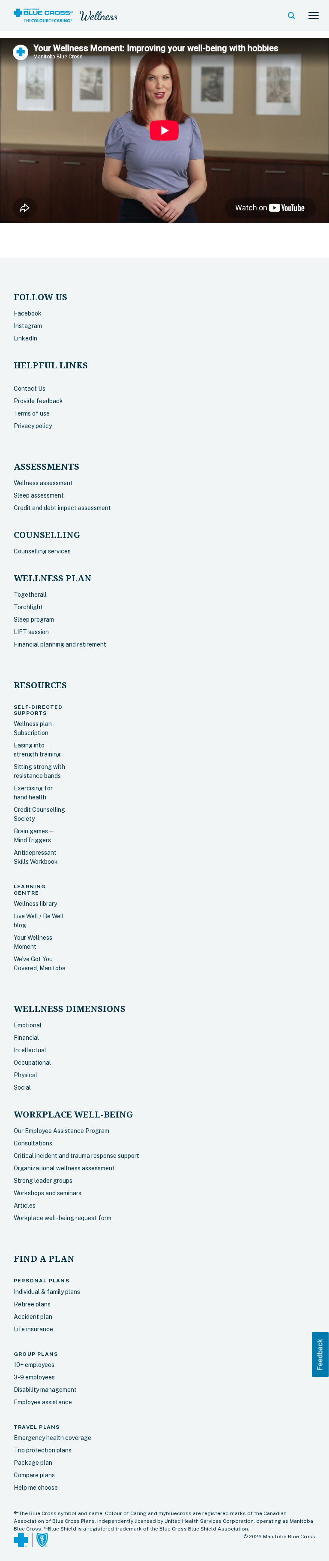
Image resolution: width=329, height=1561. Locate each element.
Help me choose (36, 1487)
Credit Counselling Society (39, 814)
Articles (25, 1205)
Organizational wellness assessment (64, 1168)
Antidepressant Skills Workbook (36, 857)
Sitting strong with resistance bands (39, 771)
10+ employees (34, 1364)
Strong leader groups (43, 1180)
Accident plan (33, 1316)
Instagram (28, 325)
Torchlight (28, 607)
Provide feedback (38, 401)
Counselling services (42, 551)
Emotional (28, 1025)
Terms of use (32, 413)
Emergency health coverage (52, 1437)
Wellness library (35, 903)
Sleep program (34, 619)
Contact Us (29, 388)
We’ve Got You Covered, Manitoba (40, 964)
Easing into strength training (37, 750)
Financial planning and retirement (60, 644)
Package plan (33, 1462)
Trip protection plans (43, 1450)
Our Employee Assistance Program (61, 1130)
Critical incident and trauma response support (76, 1155)
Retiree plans (32, 1304)
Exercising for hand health (33, 793)
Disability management (45, 1389)
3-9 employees (34, 1377)
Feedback (320, 1354)
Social (22, 1087)
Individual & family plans (47, 1291)
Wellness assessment (43, 483)
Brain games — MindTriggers (34, 836)
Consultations (33, 1143)
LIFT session (31, 632)
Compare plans (34, 1475)
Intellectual (30, 1050)
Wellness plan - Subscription (34, 728)
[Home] (43, 15)
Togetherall (30, 594)
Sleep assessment (39, 495)
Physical (25, 1075)
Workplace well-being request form (62, 1218)
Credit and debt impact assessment (62, 507)
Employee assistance (43, 1402)
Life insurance (33, 1329)
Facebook (28, 313)
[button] (291, 15)
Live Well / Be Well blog (39, 921)
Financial (26, 1037)
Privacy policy (33, 425)
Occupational (32, 1062)
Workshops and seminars (47, 1193)
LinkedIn (25, 338)
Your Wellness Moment (33, 942)
